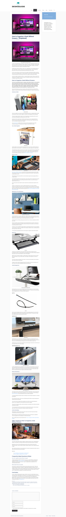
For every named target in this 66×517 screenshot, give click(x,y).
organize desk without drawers (16, 483)
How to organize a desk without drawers (21, 482)
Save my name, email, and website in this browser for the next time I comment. (24, 508)
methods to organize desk (30, 482)
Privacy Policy (50, 10)
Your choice (39, 10)
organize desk (35, 482)
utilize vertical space (15, 393)
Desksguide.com (21, 479)
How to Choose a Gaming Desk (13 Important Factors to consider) (21, 485)
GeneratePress (21, 515)
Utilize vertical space (21, 460)
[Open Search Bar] (54, 10)
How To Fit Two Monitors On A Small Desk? (18, 484)
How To (35, 10)
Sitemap (50, 515)
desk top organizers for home (28, 152)
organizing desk (22, 483)
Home (32, 10)
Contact (43, 10)
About (46, 10)
